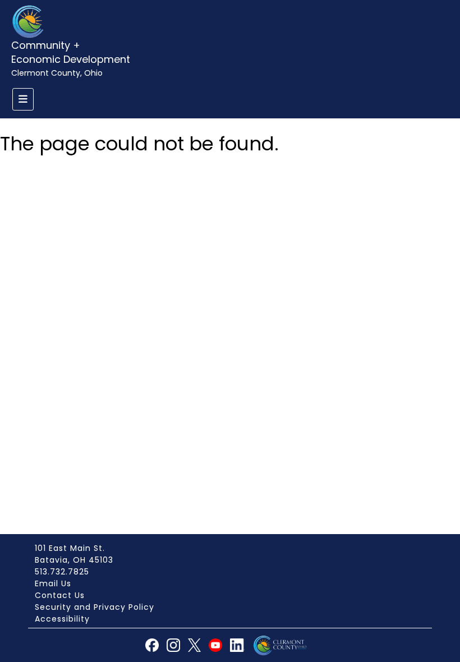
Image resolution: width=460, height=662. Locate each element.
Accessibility (62, 618)
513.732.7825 (62, 571)
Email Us (53, 583)
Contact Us (60, 595)
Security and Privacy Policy (94, 607)
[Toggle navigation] (23, 99)
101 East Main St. (70, 548)
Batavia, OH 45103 (74, 560)
